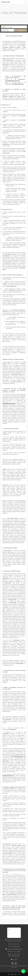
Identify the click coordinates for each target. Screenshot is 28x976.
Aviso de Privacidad (15, 955)
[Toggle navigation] (25, 2)
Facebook (15, 959)
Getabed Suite (13, 974)
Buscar (21, 30)
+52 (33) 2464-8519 (15, 946)
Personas (3, 26)
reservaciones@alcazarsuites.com (14, 949)
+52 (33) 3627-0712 (15, 943)
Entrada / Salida (5, 29)
